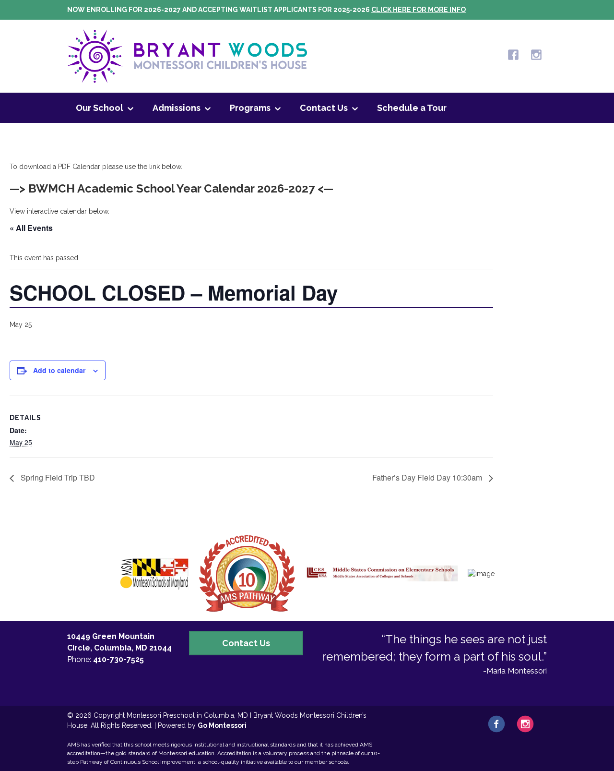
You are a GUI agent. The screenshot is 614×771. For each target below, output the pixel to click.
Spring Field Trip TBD (57, 477)
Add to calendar (59, 370)
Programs (250, 108)
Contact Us (324, 108)
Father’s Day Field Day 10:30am (428, 477)
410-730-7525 (118, 659)
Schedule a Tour (412, 108)
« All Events (31, 227)
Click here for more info (418, 9)
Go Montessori (222, 725)
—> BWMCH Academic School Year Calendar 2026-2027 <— (171, 188)
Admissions (177, 108)
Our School (99, 108)
